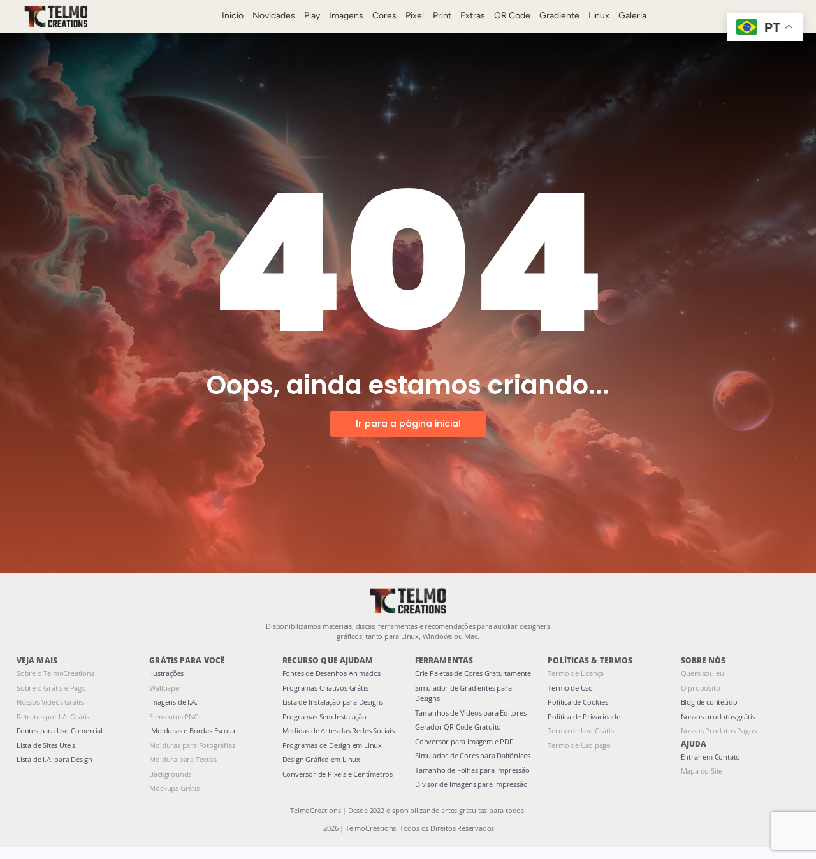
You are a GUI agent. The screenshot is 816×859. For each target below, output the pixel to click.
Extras (472, 15)
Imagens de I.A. (173, 702)
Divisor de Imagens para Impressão (471, 784)
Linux (598, 15)
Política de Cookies (578, 702)
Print (442, 15)
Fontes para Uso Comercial (60, 730)
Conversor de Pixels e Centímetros (337, 774)
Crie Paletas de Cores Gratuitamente (473, 673)
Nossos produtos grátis (718, 716)
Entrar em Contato (711, 756)
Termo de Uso (570, 688)
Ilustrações (166, 673)
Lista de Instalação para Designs (333, 702)
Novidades (273, 15)
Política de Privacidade (584, 716)
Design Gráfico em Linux (321, 759)
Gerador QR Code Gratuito (458, 726)
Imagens (346, 15)
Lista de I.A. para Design (54, 759)
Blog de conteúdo (709, 702)
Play (312, 15)
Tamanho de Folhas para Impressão (472, 770)
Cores (384, 15)
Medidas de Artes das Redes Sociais (338, 730)
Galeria (632, 15)
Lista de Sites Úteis (46, 745)
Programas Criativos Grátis (325, 688)
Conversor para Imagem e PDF (464, 741)
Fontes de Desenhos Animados (331, 673)
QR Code (512, 15)
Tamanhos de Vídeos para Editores (471, 712)
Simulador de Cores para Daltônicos (472, 755)
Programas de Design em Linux (332, 745)
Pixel (414, 15)
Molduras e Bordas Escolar (193, 730)
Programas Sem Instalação (324, 716)
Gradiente (559, 15)
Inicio (233, 15)
